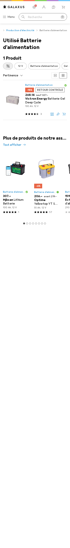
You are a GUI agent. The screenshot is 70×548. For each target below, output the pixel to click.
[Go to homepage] (13, 7)
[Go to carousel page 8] (45, 223)
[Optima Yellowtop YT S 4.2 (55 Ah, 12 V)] (46, 184)
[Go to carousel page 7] (42, 223)
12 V (20, 66)
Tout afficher (12, 145)
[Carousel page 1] (24, 223)
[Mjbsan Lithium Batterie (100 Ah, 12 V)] (15, 184)
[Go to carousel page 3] (30, 223)
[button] (65, 85)
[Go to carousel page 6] (39, 223)
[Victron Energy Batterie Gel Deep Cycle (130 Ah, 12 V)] (35, 100)
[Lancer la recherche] (23, 16)
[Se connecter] (44, 7)
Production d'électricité (20, 30)
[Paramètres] (34, 7)
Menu (11, 17)
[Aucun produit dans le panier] (63, 7)
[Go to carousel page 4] (33, 223)
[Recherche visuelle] (62, 17)
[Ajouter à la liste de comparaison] (52, 114)
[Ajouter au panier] (64, 114)
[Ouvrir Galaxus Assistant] (54, 7)
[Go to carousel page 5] (36, 223)
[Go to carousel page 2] (27, 223)
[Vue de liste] (63, 75)
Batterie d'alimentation (44, 66)
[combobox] (8, 66)
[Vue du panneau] (55, 75)
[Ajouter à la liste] (58, 114)
